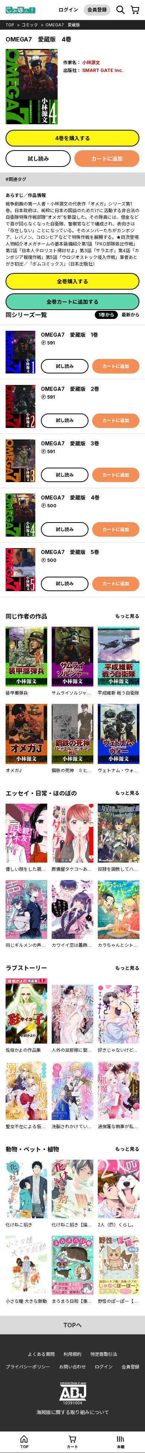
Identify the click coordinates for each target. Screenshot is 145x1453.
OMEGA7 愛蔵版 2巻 (70, 389)
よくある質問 (41, 1354)
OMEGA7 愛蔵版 (62, 24)
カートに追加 (107, 158)
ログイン (68, 10)
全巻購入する (72, 281)
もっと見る (127, 616)
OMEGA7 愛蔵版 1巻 (69, 335)
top (10, 24)
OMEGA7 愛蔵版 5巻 (70, 552)
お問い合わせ (72, 1367)
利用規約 (72, 1354)
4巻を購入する (72, 138)
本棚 (121, 1446)
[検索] (120, 10)
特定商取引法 (103, 1354)
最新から (130, 314)
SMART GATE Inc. (102, 70)
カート (72, 1446)
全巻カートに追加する (72, 302)
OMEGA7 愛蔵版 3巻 (70, 443)
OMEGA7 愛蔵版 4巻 (70, 497)
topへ (72, 1325)
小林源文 (91, 62)
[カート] (134, 10)
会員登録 (97, 10)
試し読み (38, 158)
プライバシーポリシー (28, 1367)
